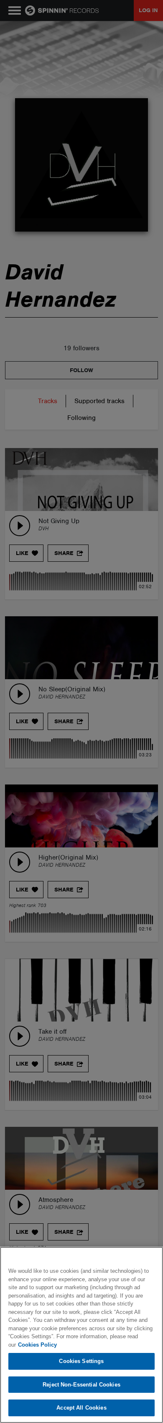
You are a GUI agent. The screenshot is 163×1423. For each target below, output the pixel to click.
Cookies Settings (81, 1361)
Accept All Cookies (81, 1408)
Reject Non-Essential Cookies (81, 1384)
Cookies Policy (37, 1345)
